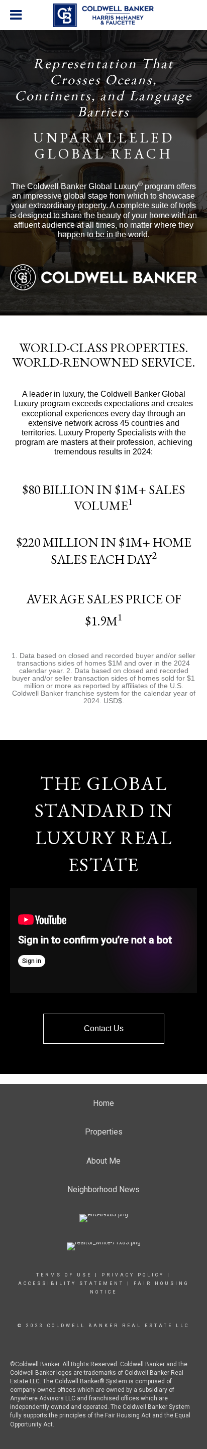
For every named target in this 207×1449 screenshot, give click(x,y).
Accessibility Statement (71, 1283)
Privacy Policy (132, 1274)
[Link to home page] (103, 16)
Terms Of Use (64, 1274)
